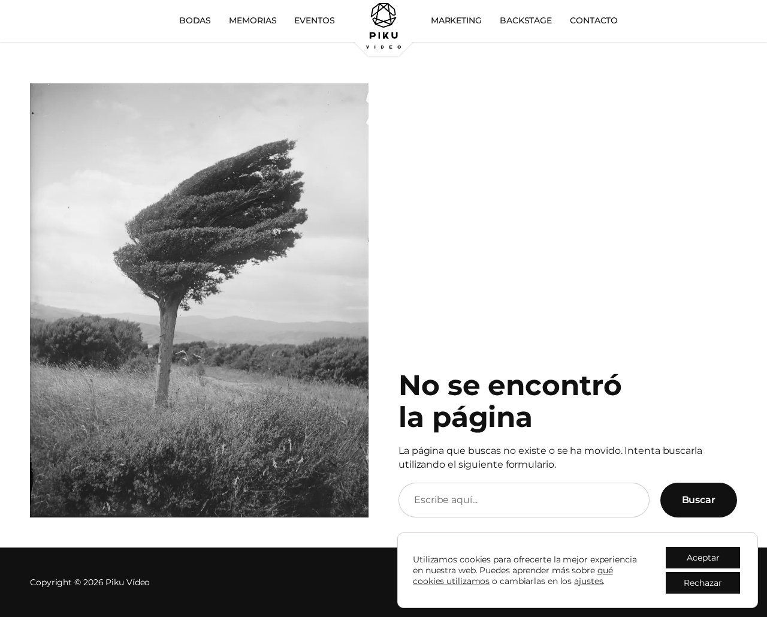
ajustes (588, 581)
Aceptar (703, 557)
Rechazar (703, 582)
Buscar (698, 499)
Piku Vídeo (127, 582)
